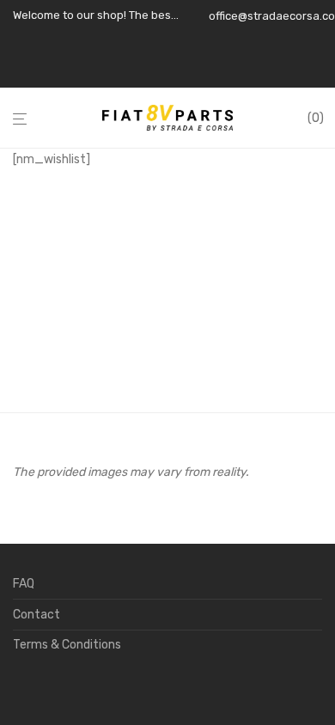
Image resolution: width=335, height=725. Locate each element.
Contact (36, 614)
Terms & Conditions (67, 644)
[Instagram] (235, 70)
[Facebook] (213, 70)
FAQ (23, 583)
